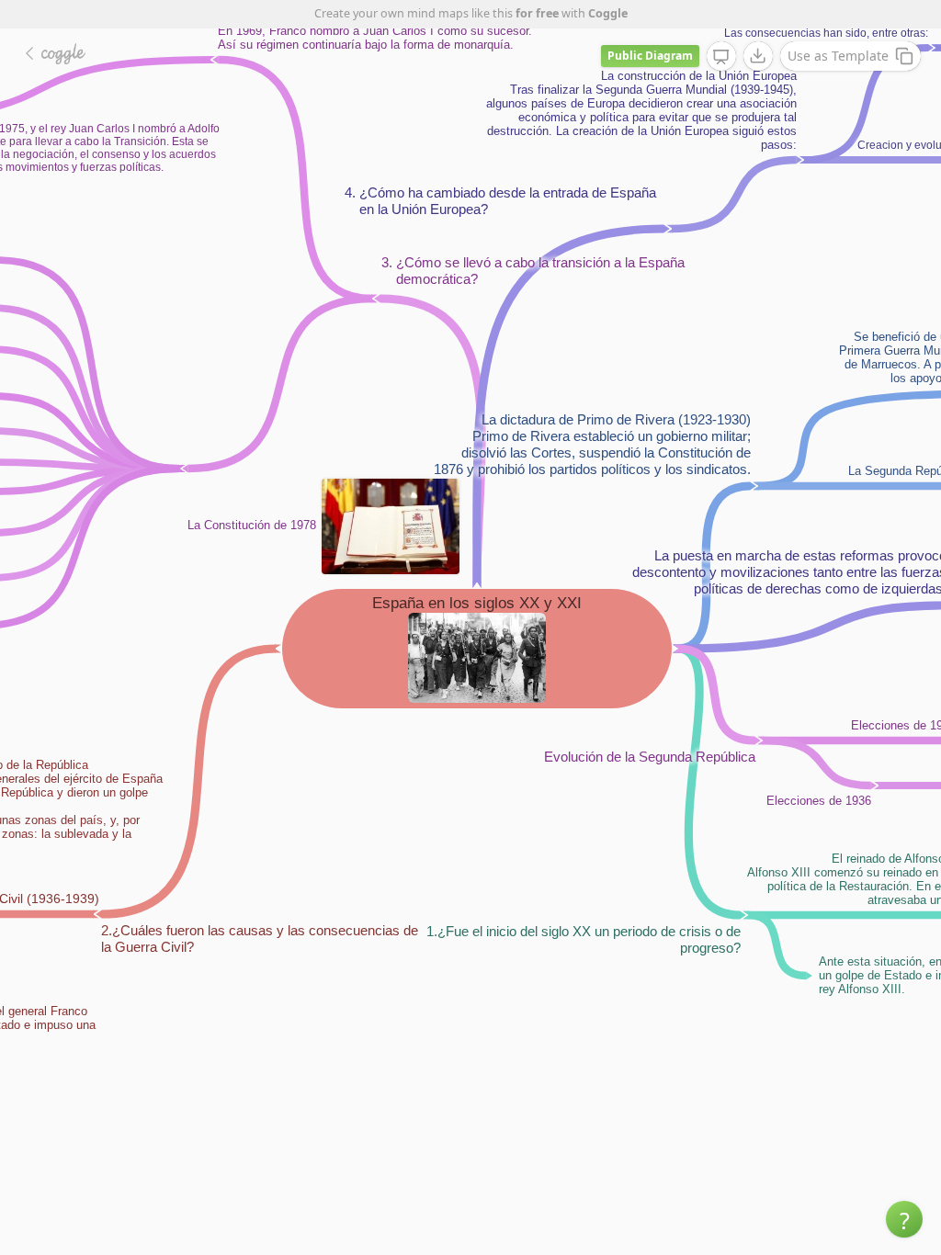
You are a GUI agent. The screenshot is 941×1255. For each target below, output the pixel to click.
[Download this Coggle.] (758, 56)
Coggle (608, 13)
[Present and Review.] (721, 57)
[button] (904, 1219)
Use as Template (838, 55)
